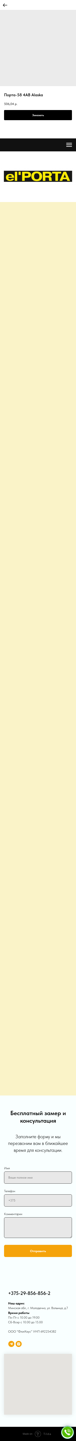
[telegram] (11, 1344)
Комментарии (13, 1214)
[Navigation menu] (69, 145)
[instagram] (19, 1344)
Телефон (9, 1191)
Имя (7, 1168)
